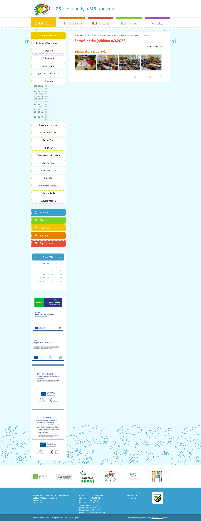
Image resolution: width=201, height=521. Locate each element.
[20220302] (107, 69)
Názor (66, 518)
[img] (85, 69)
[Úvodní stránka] (42, 16)
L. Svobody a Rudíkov (85, 8)
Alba (154, 46)
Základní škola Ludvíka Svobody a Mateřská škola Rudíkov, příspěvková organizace (97, 35)
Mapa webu (59, 518)
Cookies (52, 518)
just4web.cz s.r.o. (157, 518)
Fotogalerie (132, 35)
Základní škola (124, 35)
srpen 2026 (48, 257)
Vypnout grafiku (74, 518)
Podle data (160, 46)
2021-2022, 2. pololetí (142, 35)
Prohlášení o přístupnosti (41, 518)
